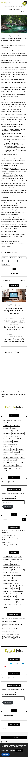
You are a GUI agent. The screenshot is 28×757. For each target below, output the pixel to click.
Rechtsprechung (11, 465)
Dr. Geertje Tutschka (16, 438)
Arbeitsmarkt (16, 425)
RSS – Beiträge (4, 741)
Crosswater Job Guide (14, 436)
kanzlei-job (16, 452)
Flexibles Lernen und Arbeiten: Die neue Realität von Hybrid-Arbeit (13, 620)
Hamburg (13, 449)
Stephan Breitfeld (8, 468)
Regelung (19, 465)
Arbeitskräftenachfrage (16, 422)
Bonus (18, 430)
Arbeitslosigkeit (7, 425)
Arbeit (20, 420)
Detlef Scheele (7, 438)
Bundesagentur (7, 433)
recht (5, 465)
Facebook (16, 441)
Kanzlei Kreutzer (7, 454)
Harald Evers (9, 11)
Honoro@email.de (6, 624)
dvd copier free (6, 634)
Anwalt (13, 318)
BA (14, 430)
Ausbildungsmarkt (8, 430)
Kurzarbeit (6, 457)
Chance (5, 436)
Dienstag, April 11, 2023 (19, 11)
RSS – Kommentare (5, 743)
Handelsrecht (20, 449)
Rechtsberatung (11, 631)
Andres (4, 631)
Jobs (11, 452)
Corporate (20, 318)
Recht (13, 322)
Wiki (17, 628)
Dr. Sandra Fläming (8, 441)
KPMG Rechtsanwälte (18, 454)
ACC (15, 420)
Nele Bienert (7, 45)
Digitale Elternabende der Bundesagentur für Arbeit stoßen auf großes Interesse (14, 311)
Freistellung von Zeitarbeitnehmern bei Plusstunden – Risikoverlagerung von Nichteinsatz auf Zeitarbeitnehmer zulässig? (11, 637)
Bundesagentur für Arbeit (18, 433)
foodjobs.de (17, 446)
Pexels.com (14, 252)
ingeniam (6, 452)
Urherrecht (20, 322)
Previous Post (6, 280)
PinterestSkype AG (8, 463)
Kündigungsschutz (14, 457)
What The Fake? (6, 542)
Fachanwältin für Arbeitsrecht (10, 444)
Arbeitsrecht (6, 428)
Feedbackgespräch (8, 446)
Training (15, 468)
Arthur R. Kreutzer (15, 428)
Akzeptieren (5, 754)
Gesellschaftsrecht (9, 320)
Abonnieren (7, 506)
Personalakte (13, 460)
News (20, 336)
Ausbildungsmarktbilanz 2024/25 (10, 545)
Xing (20, 468)
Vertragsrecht (14, 324)
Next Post (22, 280)
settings (19, 750)
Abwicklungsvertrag (8, 420)
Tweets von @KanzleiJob (8, 482)
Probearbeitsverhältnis (19, 463)
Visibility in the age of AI (8, 535)
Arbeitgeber (6, 422)
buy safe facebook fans (8, 628)
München (6, 460)
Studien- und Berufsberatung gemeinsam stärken (12, 538)
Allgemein (9, 304)
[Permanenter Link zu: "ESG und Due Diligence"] (14, 23)
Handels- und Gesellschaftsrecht (14, 6)
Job (20, 321)
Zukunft (5, 471)
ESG (14, 269)
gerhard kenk (6, 449)
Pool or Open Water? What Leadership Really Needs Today (13, 531)
